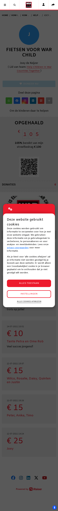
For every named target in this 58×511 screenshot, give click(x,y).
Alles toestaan (29, 283)
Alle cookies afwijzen (29, 301)
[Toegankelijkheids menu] (54, 507)
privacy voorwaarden (18, 247)
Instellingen (29, 294)
